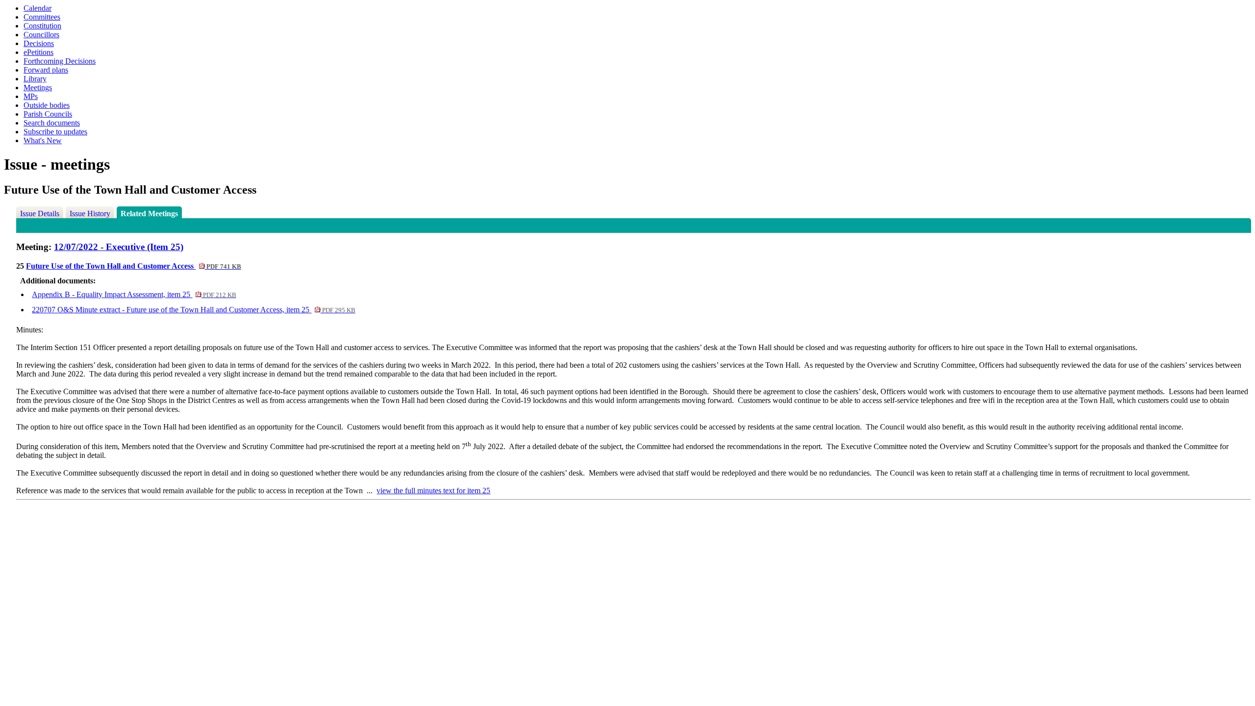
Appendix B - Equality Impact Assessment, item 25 (134, 294)
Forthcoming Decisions (60, 61)
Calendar (37, 8)
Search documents (52, 123)
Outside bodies (47, 105)
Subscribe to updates (55, 131)
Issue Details (39, 213)
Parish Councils (48, 114)
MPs (31, 96)
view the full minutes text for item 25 (433, 490)
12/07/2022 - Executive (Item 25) (118, 247)
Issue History (90, 213)
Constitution (42, 26)
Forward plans (46, 70)
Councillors (41, 34)
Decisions (39, 43)
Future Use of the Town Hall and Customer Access (133, 266)
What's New (43, 140)
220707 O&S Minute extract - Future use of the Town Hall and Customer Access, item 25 (193, 309)
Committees (42, 17)
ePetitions (38, 52)
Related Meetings (149, 213)
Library (35, 79)
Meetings (38, 87)
